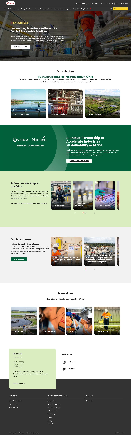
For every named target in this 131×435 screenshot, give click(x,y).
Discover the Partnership (79, 161)
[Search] (111, 8)
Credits (21, 433)
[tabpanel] (61, 195)
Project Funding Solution (81, 9)
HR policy (89, 401)
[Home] (5, 9)
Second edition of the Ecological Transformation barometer (99, 251)
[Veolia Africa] (10, 3)
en (116, 3)
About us (24, 321)
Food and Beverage (83, 195)
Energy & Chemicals (54, 404)
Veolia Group (18, 383)
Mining (49, 421)
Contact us (109, 3)
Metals (49, 417)
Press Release (52, 321)
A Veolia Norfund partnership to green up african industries (66, 251)
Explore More (19, 259)
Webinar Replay (81, 3)
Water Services (13, 9)
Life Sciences (105, 195)
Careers (79, 321)
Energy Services (26, 9)
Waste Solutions (102, 103)
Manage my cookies (33, 433)
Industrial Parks (52, 411)
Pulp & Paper (51, 424)
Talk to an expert (122, 9)
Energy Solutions (65, 103)
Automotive (61, 195)
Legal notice (12, 433)
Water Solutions (28, 103)
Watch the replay (20, 47)
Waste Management (42, 9)
